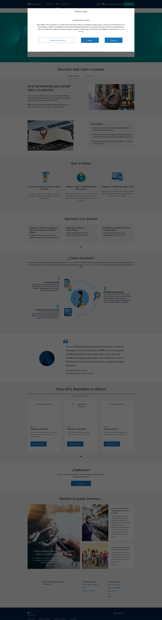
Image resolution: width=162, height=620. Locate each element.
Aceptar (89, 40)
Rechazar (114, 40)
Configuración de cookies (57, 40)
